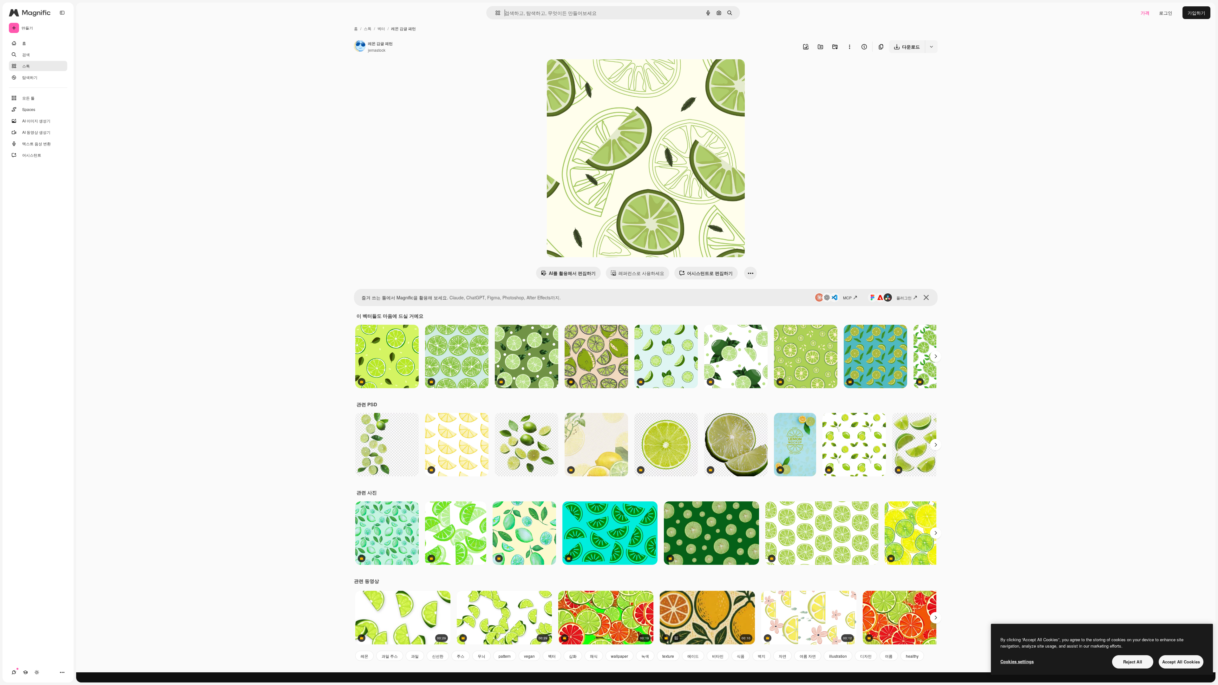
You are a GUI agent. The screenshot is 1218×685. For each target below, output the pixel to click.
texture (668, 656)
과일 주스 (390, 656)
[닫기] (926, 297)
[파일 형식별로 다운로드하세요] (931, 46)
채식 (594, 656)
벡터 (381, 28)
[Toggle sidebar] (62, 13)
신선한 (437, 656)
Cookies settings (1017, 661)
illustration (838, 656)
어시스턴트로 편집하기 (710, 273)
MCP (847, 297)
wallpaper (619, 656)
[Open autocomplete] (495, 12)
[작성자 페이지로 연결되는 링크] (359, 46)
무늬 (481, 656)
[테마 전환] (37, 672)
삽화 (573, 656)
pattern (505, 656)
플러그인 (904, 297)
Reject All (1132, 662)
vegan (529, 656)
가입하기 (1196, 13)
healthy (912, 656)
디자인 (866, 656)
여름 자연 (808, 656)
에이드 (693, 656)
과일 (415, 656)
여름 (889, 656)
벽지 (761, 656)
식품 (740, 656)
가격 (1145, 13)
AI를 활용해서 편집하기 (572, 273)
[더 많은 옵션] (849, 46)
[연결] (14, 672)
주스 (460, 656)
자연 (782, 656)
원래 (583, 71)
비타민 (718, 656)
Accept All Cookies (1181, 662)
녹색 (645, 656)
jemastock (376, 50)
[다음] (935, 356)
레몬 (364, 656)
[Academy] (25, 672)
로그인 (1165, 13)
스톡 (367, 28)
